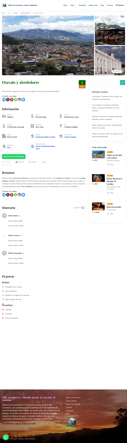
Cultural (67, 137)
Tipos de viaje (68, 134)
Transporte (39, 125)
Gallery (118, 71)
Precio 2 (66, 115)
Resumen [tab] (8, 162)
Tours (72, 5)
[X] (8, 99)
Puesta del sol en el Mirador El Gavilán (114, 181)
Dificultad (10, 145)
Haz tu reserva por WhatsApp (14, 156)
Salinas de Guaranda (114, 160)
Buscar (122, 82)
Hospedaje (82, 5)
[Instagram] (19, 99)
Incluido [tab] (33, 162)
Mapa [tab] (43, 162)
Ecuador (52, 137)
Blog (102, 5)
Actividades (69, 411)
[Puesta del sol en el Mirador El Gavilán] (98, 175)
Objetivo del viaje (41, 144)
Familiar (73, 137)
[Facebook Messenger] (23, 99)
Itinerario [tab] (21, 162)
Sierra (38, 148)
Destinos (38, 134)
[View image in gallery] (48, 17)
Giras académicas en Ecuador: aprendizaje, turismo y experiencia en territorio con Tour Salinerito (105, 107)
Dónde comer (93, 5)
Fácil (8, 147)
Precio (37, 115)
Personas (9, 115)
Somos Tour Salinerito (73, 404)
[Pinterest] (11, 99)
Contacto (110, 5)
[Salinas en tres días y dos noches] (98, 152)
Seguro (9, 134)
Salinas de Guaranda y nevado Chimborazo (22, 5)
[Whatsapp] (15, 99)
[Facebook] (4, 99)
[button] (6, 437)
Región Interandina (42, 137)
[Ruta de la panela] (98, 204)
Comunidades (112, 187)
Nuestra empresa (71, 401)
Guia (65, 125)
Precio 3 (9, 125)
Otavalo (38, 146)
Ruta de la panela (114, 207)
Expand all (77, 207)
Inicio (65, 5)
